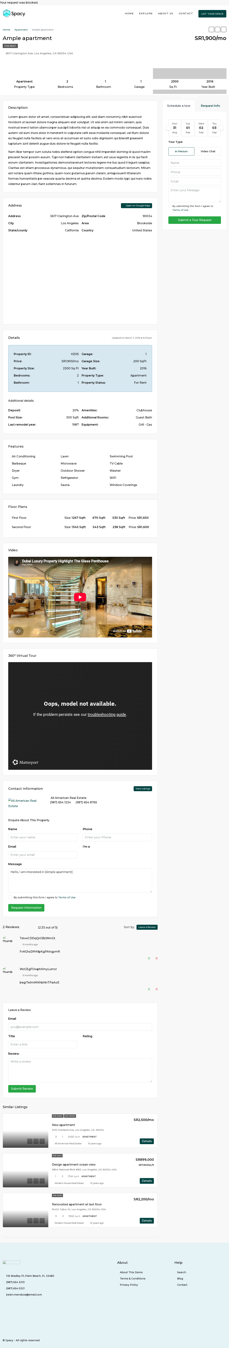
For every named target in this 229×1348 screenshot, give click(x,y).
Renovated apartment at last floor (77, 1204)
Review (13, 1053)
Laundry (18, 485)
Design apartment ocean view (74, 1164)
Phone (87, 829)
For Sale (57, 1155)
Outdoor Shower (73, 470)
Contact (186, 13)
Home (129, 13)
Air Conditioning (23, 456)
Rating (87, 1036)
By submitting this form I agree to (44, 897)
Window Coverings (123, 485)
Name (12, 829)
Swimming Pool (121, 456)
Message (15, 864)
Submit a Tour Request (194, 220)
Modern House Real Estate (69, 1183)
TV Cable (116, 463)
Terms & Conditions (132, 1278)
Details (147, 1141)
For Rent (10, 46)
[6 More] (189, 71)
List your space (212, 13)
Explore (146, 13)
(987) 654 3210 (15, 1282)
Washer (115, 470)
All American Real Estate (68, 1143)
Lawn (65, 456)
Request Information (26, 907)
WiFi (113, 478)
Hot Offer (70, 1116)
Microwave (69, 463)
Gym (15, 478)
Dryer (16, 470)
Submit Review (22, 1088)
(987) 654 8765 (86, 802)
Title (11, 1036)
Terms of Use (66, 897)
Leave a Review (147, 927)
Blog (180, 1278)
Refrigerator (69, 478)
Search (181, 1272)
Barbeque (19, 463)
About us (165, 13)
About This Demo (131, 1272)
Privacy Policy (129, 1284)
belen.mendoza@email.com (24, 1294)
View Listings (143, 788)
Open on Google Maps (137, 205)
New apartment (63, 1125)
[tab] (179, 105)
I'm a (86, 846)
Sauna (65, 485)
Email (12, 846)
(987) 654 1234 (60, 802)
